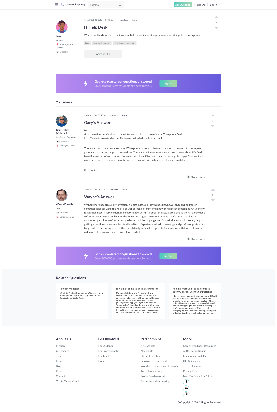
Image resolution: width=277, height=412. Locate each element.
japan (87, 43)
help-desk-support (101, 43)
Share (134, 20)
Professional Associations (155, 376)
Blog (58, 366)
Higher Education (151, 355)
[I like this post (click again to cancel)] (216, 17)
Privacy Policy (191, 371)
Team (59, 355)
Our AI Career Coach (67, 381)
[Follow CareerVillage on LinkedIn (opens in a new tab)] (186, 388)
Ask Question (183, 4)
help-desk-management (124, 43)
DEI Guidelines (191, 361)
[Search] (120, 4)
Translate (123, 20)
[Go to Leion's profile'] (62, 28)
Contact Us (62, 376)
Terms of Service (192, 366)
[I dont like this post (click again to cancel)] (216, 27)
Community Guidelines (195, 355)
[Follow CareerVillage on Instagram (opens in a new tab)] (186, 394)
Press (59, 371)
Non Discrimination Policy (197, 376)
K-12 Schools (148, 345)
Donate (102, 361)
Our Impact (62, 350)
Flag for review (196, 176)
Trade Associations (151, 371)
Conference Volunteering (155, 381)
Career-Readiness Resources (199, 345)
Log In (213, 4)
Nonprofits (147, 350)
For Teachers (105, 355)
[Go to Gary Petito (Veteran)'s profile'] (62, 121)
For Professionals (108, 350)
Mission (60, 345)
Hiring (59, 361)
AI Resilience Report (194, 350)
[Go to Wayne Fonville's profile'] (62, 196)
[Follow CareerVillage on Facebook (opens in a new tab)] (186, 382)
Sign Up (201, 4)
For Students (105, 345)
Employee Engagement (154, 361)
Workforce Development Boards (159, 366)
